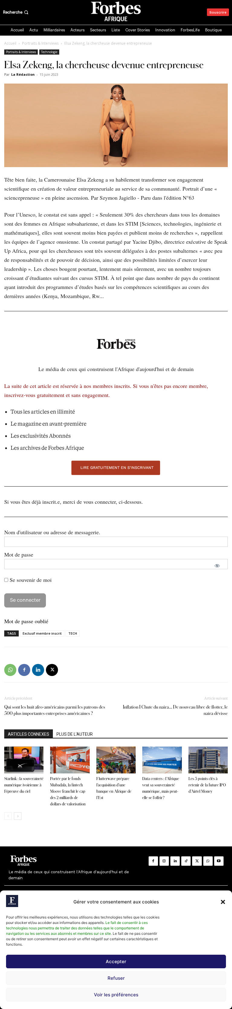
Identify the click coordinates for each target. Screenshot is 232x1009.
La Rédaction (23, 74)
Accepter (116, 961)
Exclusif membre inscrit (42, 633)
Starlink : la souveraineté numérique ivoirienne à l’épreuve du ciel (24, 784)
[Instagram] (164, 861)
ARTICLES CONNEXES (28, 734)
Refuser (116, 978)
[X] (52, 670)
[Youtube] (219, 861)
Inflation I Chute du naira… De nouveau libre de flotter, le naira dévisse (175, 710)
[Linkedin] (38, 670)
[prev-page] (8, 816)
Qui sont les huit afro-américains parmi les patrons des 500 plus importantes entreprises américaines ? (54, 710)
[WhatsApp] (10, 670)
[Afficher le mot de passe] (217, 565)
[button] (223, 902)
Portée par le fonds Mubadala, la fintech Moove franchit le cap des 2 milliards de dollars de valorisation (67, 791)
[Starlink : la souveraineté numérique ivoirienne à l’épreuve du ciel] (24, 760)
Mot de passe (18, 554)
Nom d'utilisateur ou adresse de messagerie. (52, 532)
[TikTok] (186, 861)
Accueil (10, 43)
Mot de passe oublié (26, 621)
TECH (72, 633)
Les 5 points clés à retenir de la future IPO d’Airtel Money (207, 784)
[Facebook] (24, 670)
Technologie (49, 52)
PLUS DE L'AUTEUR (74, 734)
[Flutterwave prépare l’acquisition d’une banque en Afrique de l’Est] (116, 760)
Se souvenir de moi (30, 579)
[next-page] (17, 816)
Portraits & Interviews (40, 43)
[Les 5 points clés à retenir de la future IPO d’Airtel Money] (208, 760)
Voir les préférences (116, 995)
